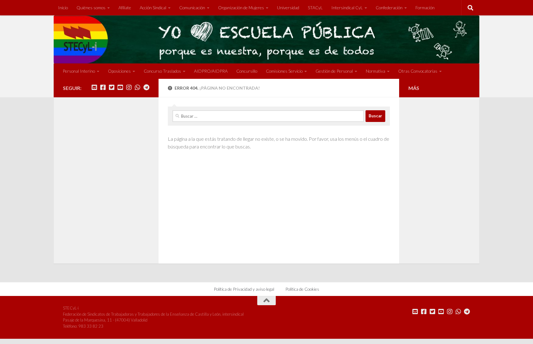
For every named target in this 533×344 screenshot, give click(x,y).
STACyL (315, 7)
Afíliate (124, 7)
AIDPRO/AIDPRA (211, 71)
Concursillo (246, 71)
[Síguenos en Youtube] (120, 87)
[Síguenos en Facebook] (103, 87)
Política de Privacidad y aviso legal (244, 289)
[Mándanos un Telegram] (146, 87)
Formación (425, 7)
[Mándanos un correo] (94, 87)
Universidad (288, 7)
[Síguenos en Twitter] (112, 87)
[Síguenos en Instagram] (129, 87)
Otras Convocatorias (417, 71)
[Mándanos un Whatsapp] (137, 87)
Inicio (63, 7)
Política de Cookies (302, 289)
